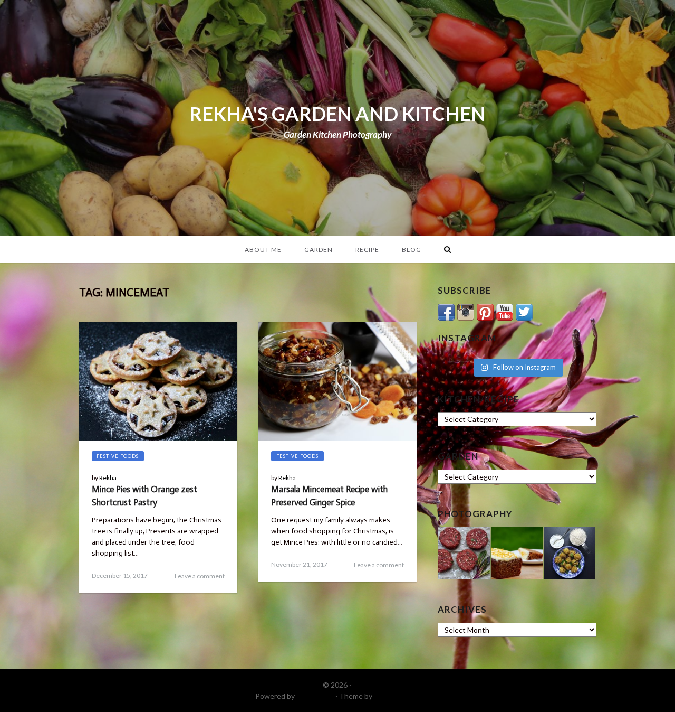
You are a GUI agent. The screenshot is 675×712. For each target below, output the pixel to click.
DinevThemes (397, 695)
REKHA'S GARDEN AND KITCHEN (337, 113)
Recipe (367, 250)
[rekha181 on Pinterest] (485, 310)
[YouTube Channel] (504, 310)
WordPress (315, 695)
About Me (263, 250)
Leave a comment (200, 576)
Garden (318, 250)
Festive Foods (118, 456)
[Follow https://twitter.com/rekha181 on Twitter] (524, 310)
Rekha (108, 478)
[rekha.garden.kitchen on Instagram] (465, 310)
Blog (411, 250)
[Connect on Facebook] (446, 310)
